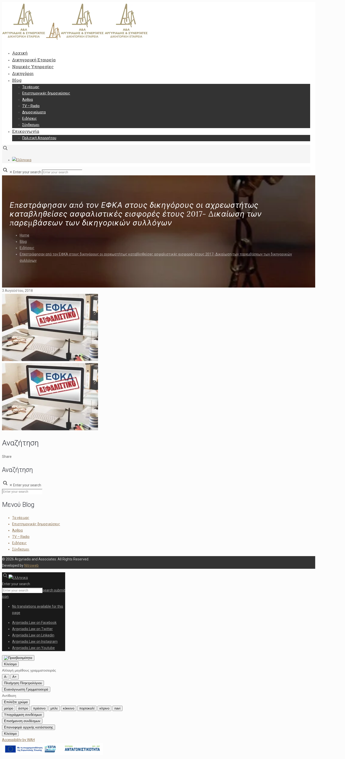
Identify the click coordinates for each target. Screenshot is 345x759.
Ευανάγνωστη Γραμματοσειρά (26, 689)
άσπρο (23, 708)
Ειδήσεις (27, 248)
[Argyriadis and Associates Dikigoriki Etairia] (75, 38)
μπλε (54, 708)
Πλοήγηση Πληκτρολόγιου (23, 683)
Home (24, 235)
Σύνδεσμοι (20, 549)
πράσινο (39, 708)
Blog (23, 242)
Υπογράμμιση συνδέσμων (23, 715)
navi (117, 708)
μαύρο (8, 708)
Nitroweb (31, 565)
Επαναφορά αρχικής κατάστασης (28, 727)
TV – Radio (21, 537)
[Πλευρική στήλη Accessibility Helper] (18, 658)
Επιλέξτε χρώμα (16, 702)
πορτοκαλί (86, 708)
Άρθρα (17, 530)
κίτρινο (104, 708)
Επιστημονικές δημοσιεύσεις (36, 524)
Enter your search (27, 172)
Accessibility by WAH (18, 740)
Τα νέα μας (20, 518)
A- (5, 677)
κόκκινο (68, 708)
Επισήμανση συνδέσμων (22, 721)
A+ (14, 677)
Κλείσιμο (10, 664)
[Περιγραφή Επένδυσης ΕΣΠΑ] (52, 754)
